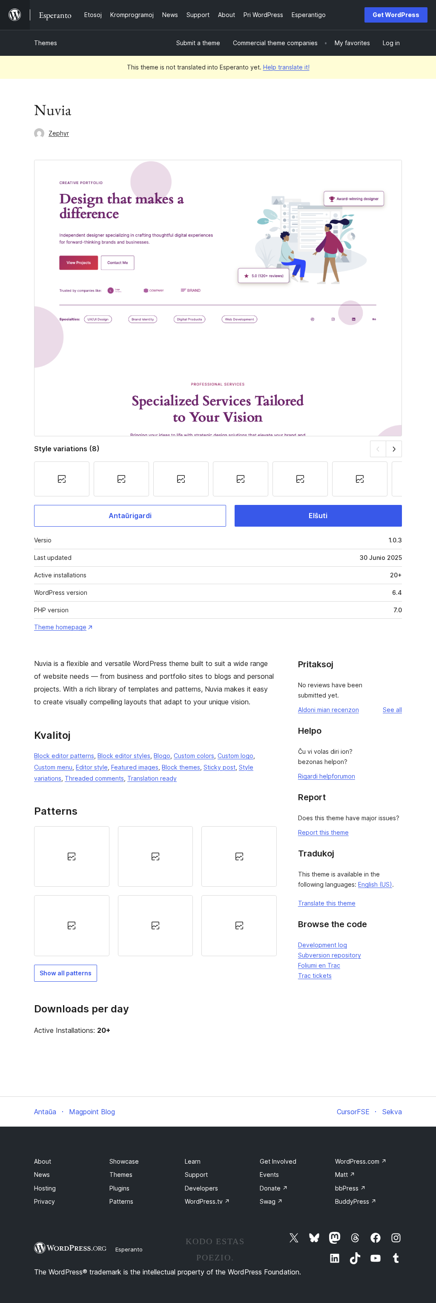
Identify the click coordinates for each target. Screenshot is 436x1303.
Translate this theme (327, 903)
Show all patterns (66, 973)
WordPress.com (361, 1161)
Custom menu (53, 767)
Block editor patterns (64, 755)
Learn (193, 1161)
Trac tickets (315, 975)
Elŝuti (318, 515)
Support (196, 1174)
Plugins (119, 1188)
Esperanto (129, 1249)
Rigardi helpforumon (326, 776)
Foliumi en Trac (319, 965)
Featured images (134, 767)
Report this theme (323, 832)
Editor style (92, 767)
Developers (201, 1188)
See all (392, 709)
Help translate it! (286, 67)
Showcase (124, 1161)
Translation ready (152, 778)
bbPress (350, 1188)
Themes (45, 42)
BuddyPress (355, 1201)
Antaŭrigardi (130, 515)
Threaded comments (94, 778)
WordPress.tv (207, 1201)
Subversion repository (329, 955)
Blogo (162, 755)
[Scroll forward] (394, 449)
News (42, 1174)
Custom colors (194, 755)
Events (269, 1174)
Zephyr (59, 133)
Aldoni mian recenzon (328, 709)
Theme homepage (60, 627)
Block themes (181, 767)
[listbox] (155, 891)
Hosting (45, 1188)
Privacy (44, 1201)
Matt (345, 1174)
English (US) (375, 884)
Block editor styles (124, 755)
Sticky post (219, 767)
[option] (71, 856)
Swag (271, 1201)
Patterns (121, 1201)
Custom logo (235, 755)
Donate (274, 1188)
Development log (322, 944)
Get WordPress (396, 14)
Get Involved (278, 1161)
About (42, 1161)
